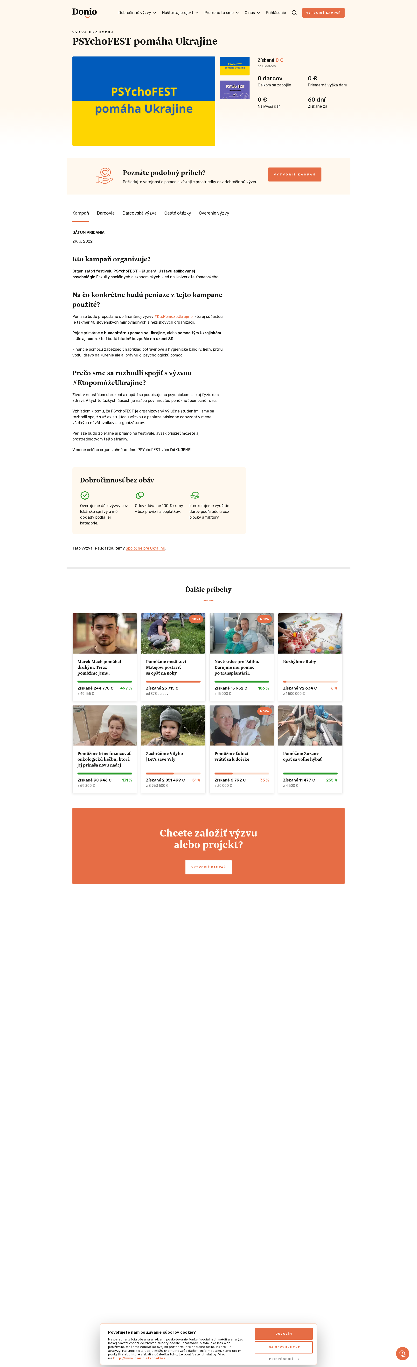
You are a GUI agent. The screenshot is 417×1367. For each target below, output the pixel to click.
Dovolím (284, 1333)
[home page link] (84, 13)
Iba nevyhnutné (283, 1347)
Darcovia (106, 213)
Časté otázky (177, 213)
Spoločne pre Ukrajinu (145, 548)
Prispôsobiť (281, 1359)
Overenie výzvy (214, 213)
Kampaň (80, 213)
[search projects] (294, 13)
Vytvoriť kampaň (323, 12)
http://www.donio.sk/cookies (139, 1358)
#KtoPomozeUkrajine (173, 316)
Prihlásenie (276, 12)
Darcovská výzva (139, 213)
